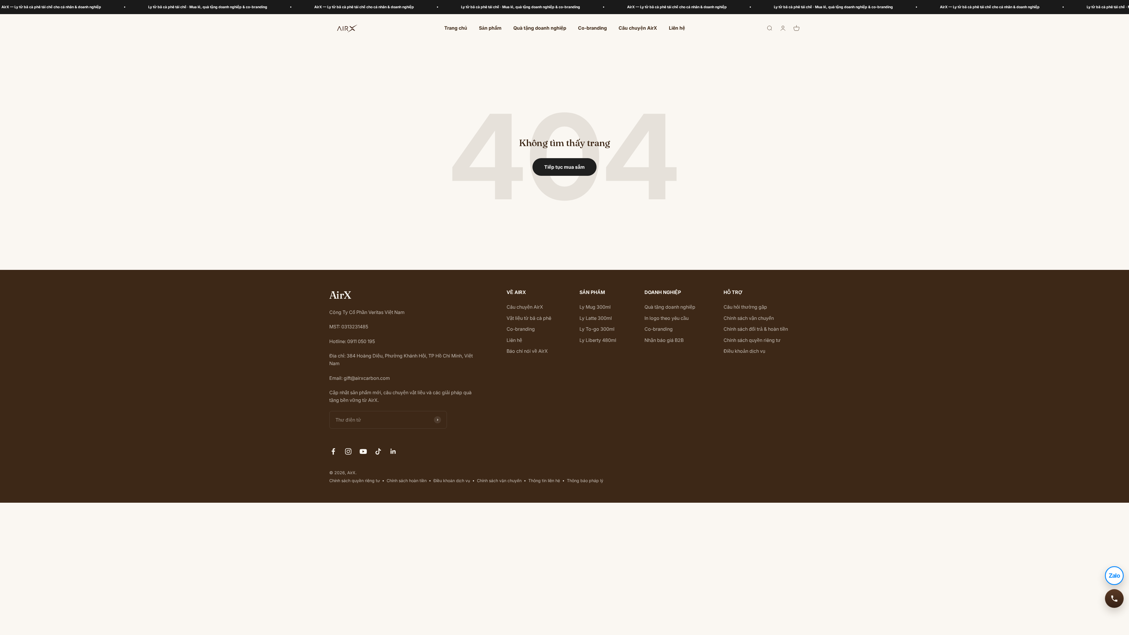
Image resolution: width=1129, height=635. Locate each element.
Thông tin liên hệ (544, 480)
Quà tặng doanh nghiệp (539, 28)
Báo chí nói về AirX (527, 351)
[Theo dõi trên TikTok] (378, 451)
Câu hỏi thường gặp (745, 307)
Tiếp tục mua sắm (564, 167)
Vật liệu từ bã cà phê (529, 318)
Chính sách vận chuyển (749, 318)
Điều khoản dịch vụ (744, 351)
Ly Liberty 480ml (597, 340)
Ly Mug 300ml (595, 307)
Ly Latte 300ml (595, 318)
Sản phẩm (490, 28)
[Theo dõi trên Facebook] (333, 451)
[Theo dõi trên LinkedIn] (393, 451)
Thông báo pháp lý (585, 480)
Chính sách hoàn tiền (407, 480)
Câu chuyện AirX (638, 28)
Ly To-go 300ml (596, 329)
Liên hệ (677, 28)
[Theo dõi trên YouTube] (363, 451)
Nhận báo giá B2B (664, 340)
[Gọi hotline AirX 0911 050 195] (1114, 598)
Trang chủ (455, 28)
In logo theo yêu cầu (666, 318)
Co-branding (592, 28)
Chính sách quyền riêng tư (752, 340)
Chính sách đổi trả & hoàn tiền (756, 329)
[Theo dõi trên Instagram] (348, 451)
